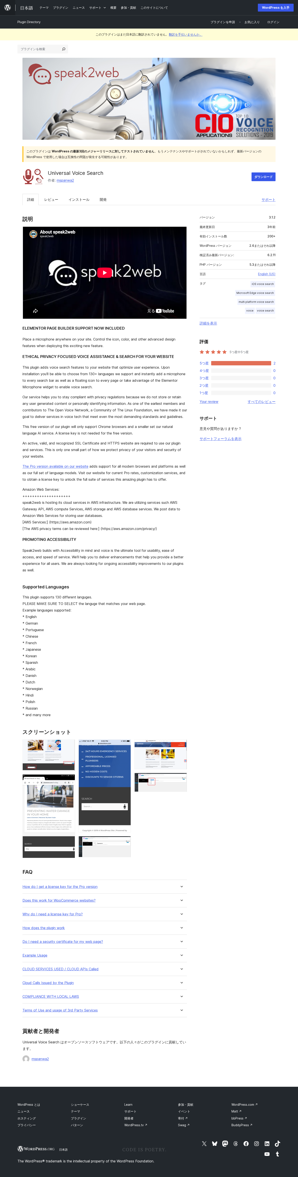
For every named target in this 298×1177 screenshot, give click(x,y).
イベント (184, 1111)
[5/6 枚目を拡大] (181, 745)
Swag (184, 1125)
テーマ (75, 1111)
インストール (79, 199)
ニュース (23, 1111)
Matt (236, 1111)
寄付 (183, 1118)
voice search (265, 310)
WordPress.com (244, 1104)
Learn (128, 1104)
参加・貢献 (185, 1104)
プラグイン (78, 1118)
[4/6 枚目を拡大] (125, 842)
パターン (77, 1125)
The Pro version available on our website (55, 466)
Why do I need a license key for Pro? (52, 914)
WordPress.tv (135, 1125)
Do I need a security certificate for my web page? (62, 942)
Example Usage (34, 955)
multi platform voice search (256, 301)
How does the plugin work (43, 928)
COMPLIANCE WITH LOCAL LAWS (50, 997)
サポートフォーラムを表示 (220, 438)
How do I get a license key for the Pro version (60, 887)
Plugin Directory (29, 22)
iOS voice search (263, 284)
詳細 (30, 199)
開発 (103, 199)
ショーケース (80, 1104)
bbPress (239, 1118)
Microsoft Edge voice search (255, 293)
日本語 (63, 1149)
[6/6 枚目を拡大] (181, 779)
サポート (269, 199)
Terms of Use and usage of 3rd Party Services (60, 1010)
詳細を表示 (208, 323)
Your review (209, 401)
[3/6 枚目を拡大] (125, 745)
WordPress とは (28, 1104)
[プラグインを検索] (63, 49)
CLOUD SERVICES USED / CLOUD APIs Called (60, 969)
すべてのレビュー (262, 401)
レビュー (51, 199)
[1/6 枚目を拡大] (69, 745)
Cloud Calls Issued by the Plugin (48, 983)
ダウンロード (263, 177)
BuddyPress (242, 1125)
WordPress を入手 (275, 7)
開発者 (129, 1118)
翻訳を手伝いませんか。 (185, 34)
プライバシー (26, 1125)
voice (249, 310)
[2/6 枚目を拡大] (69, 780)
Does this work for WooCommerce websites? (59, 900)
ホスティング (26, 1118)
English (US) (267, 274)
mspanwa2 (65, 180)
